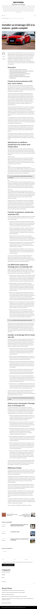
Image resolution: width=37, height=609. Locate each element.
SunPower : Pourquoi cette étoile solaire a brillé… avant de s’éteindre (13, 592)
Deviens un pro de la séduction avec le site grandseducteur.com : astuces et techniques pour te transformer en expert (17, 599)
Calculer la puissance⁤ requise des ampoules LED (18, 72)
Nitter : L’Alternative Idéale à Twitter (8, 594)
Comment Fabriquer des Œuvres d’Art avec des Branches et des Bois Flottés (19, 525)
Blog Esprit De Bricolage (18, 4)
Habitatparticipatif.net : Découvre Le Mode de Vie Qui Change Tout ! (13, 590)
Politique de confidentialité (18, 607)
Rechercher (4, 581)
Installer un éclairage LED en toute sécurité (17, 75)
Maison (3, 577)
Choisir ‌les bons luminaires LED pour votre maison (18, 69)
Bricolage (3, 526)
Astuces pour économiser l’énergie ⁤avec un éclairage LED (20, 76)
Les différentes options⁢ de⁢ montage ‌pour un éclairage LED (20, 73)
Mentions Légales (4, 607)
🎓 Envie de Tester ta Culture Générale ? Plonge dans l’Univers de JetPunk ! (14, 596)
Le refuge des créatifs (14, 531)
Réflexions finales (13, 77)
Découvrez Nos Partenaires (6, 602)
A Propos (24, 607)
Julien (3, 56)
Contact (9, 607)
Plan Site (12, 607)
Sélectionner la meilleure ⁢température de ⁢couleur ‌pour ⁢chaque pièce (21, 70)
